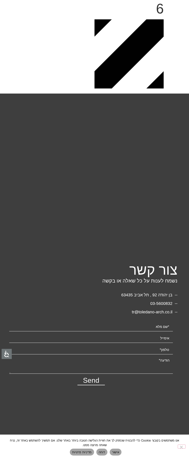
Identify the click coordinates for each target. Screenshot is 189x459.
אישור (115, 452)
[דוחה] (182, 446)
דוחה (102, 452)
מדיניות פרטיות (82, 452)
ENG (171, 10)
